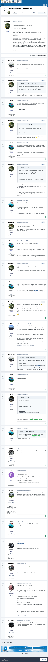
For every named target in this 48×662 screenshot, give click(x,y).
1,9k (12, 553)
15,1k (10, 502)
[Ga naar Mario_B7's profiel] (11, 625)
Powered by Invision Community (24, 655)
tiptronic (11, 448)
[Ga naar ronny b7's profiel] (11, 475)
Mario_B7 (11, 620)
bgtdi (11, 394)
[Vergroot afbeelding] (36, 137)
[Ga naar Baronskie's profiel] (9, 12)
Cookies (26, 653)
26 (13, 502)
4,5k (12, 595)
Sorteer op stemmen (34, 55)
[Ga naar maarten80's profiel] (11, 568)
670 (12, 406)
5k (11, 460)
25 (11, 482)
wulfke (11, 490)
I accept (44, 659)
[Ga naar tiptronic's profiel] (11, 452)
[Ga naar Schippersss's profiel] (11, 65)
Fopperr (11, 100)
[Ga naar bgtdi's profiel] (11, 399)
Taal (21, 653)
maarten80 (11, 563)
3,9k (12, 72)
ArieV (11, 323)
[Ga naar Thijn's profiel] (11, 545)
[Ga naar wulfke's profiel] (11, 495)
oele (11, 583)
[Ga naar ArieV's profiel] (11, 327)
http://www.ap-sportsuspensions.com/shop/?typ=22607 (28, 305)
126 (8, 33)
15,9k (10, 112)
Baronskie (20, 11)
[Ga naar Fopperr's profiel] (11, 105)
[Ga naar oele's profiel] (11, 588)
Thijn (11, 541)
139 (10, 575)
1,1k (11, 335)
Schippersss (11, 60)
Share (35, 12)
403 (11, 632)
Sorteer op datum (42, 55)
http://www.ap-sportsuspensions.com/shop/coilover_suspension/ (30, 213)
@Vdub (36, 290)
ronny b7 (11, 470)
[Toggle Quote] (19, 83)
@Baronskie (21, 543)
